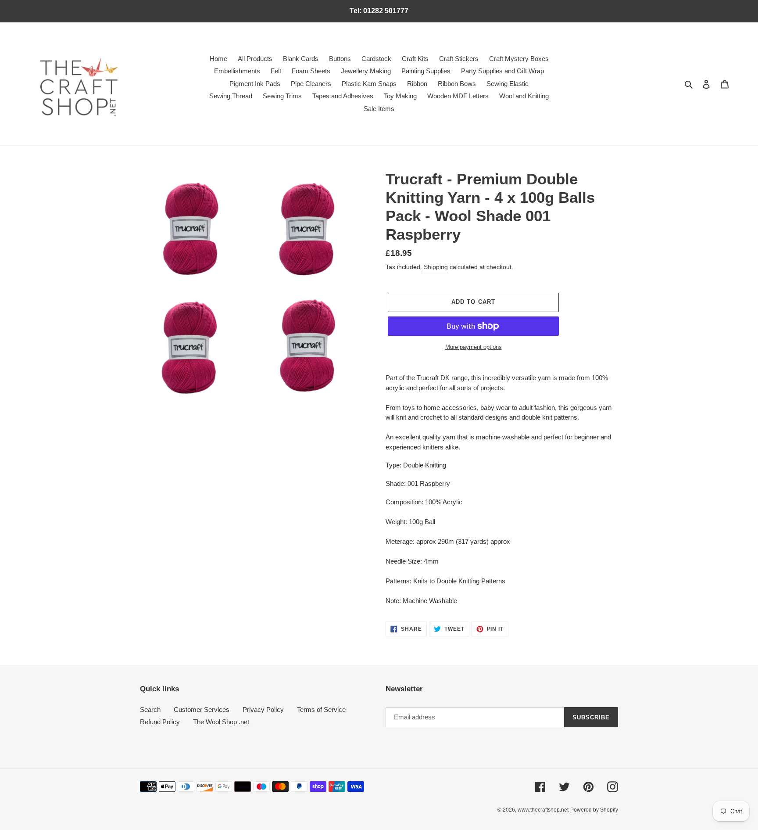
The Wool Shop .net (221, 722)
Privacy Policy (263, 709)
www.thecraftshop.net (543, 810)
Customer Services (201, 709)
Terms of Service (321, 709)
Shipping (436, 266)
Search (150, 709)
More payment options (473, 347)
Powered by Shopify (594, 810)
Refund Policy (160, 722)
